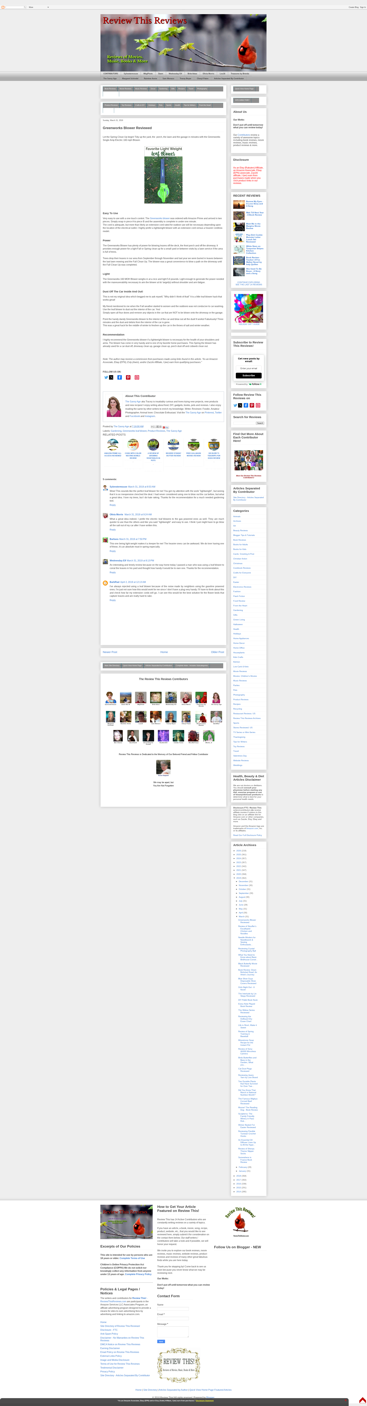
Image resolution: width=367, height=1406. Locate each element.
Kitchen (236, 662)
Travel (191, 89)
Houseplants (239, 652)
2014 (239, 1191)
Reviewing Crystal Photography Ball (247, 949)
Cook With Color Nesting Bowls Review (133, 455)
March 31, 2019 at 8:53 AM (141, 487)
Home (164, 652)
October (243, 889)
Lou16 (222, 74)
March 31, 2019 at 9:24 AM (138, 514)
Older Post (217, 652)
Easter (236, 582)
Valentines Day (240, 756)
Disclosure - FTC (109, 1330)
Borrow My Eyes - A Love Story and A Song (254, 203)
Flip (166, 427)
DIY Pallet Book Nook (248, 1000)
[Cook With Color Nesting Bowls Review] (133, 450)
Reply (113, 505)
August (242, 897)
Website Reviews (241, 760)
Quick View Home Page (132, 666)
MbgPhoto (148, 74)
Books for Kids (239, 549)
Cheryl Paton (202, 79)
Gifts (173, 89)
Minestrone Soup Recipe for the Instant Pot (246, 1042)
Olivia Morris (208, 74)
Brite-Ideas (192, 74)
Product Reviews (111, 105)
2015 (239, 1187)
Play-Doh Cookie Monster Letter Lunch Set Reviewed (254, 238)
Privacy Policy (107, 1371)
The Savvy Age (110, 79)
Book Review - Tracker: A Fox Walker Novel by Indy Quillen (254, 261)
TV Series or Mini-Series (244, 732)
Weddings (237, 765)
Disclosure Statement (205, 1401)
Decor (153, 89)
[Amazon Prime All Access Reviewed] (113, 450)
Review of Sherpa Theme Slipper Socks (246, 1151)
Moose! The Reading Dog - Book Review (248, 1108)
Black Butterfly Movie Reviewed (247, 964)
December (244, 881)
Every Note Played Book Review (246, 1005)
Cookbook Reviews (242, 568)
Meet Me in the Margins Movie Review (253, 226)
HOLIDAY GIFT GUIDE (248, 324)
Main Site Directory (112, 666)
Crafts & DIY (140, 105)
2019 (239, 878)
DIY (235, 577)
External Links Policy (111, 1356)
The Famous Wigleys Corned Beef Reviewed (247, 1101)
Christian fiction (240, 559)
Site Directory (150, 1390)
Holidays (151, 105)
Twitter (218, 412)
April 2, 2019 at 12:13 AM (133, 582)
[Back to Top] (362, 1401)
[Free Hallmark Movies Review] (194, 450)
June (241, 905)
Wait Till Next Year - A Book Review (255, 213)
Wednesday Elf (175, 74)
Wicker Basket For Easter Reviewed (247, 1126)
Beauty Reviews (111, 94)
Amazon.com (252, 828)
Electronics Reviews (242, 587)
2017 (239, 1180)
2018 (239, 1176)
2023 (239, 862)
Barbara (114, 539)
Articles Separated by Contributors (158, 666)
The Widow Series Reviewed (246, 1011)
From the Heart (205, 105)
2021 (239, 870)
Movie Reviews (125, 89)
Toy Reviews (126, 105)
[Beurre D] (173, 450)
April (241, 912)
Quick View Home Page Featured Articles (210, 1390)
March (242, 916)
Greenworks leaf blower (135, 431)
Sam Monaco (168, 79)
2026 (239, 850)
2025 (239, 854)
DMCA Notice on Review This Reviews (120, 1344)
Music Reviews (141, 89)
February (243, 1167)
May (241, 909)
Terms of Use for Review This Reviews (120, 1364)
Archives (237, 521)
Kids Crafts (238, 657)
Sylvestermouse (131, 74)
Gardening (163, 89)
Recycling (237, 709)
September (244, 893)
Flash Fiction (239, 596)
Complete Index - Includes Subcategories (192, 666)
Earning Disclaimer (110, 1348)
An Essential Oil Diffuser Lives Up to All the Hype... (247, 1142)
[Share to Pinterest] (160, 426)
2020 (239, 874)
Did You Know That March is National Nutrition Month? (247, 1092)
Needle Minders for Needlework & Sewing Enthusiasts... (247, 941)
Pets (160, 105)
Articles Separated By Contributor (229, 79)
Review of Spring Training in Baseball (246, 1033)
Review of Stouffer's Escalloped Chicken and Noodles (247, 930)
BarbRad (114, 582)
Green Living (239, 619)
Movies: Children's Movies (245, 676)
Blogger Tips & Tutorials (244, 535)
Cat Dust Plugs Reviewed (245, 1069)
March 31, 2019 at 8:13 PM (140, 560)
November (244, 885)
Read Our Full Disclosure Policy (247, 835)
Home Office (239, 648)
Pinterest (209, 412)
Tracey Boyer (185, 79)
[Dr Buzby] (214, 450)
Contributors (244, 135)
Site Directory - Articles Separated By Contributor (125, 1375)
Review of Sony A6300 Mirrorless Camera (247, 1051)
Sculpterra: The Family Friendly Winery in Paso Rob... (246, 1117)
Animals (236, 516)
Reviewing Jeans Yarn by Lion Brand (248, 1076)
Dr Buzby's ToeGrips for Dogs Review (214, 455)
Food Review (239, 601)
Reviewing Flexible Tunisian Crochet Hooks (247, 1133)
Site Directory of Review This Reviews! (120, 1326)
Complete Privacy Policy (138, 1274)
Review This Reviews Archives (247, 718)
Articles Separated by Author (173, 1390)
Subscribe (249, 375)
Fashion (237, 591)
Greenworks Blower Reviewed (247, 921)
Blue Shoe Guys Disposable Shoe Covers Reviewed (247, 981)
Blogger (210, 1397)
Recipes (181, 89)
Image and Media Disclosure (114, 1360)
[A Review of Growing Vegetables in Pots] (153, 450)
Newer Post (110, 652)
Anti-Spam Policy (109, 1334)
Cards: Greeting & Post (243, 554)
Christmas (237, 563)
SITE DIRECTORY (242, 100)
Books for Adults (240, 544)
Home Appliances (241, 638)
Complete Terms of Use (132, 1258)
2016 (239, 1184)
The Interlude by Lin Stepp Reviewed (247, 994)
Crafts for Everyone (242, 573)
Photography (202, 89)
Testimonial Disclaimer (111, 1367)
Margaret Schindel (130, 79)
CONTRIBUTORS (110, 74)
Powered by (242, 384)
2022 (239, 866)
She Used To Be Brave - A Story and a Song (254, 271)
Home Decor (239, 643)
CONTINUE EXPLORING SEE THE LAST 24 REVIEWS (249, 283)
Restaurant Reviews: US (244, 713)
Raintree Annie (150, 79)
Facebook (135, 416)
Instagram (150, 416)
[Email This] (152, 426)
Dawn (160, 74)
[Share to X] (155, 426)
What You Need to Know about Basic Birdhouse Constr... (248, 957)
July (241, 901)
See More (108, 110)
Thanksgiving (239, 737)
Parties (236, 685)
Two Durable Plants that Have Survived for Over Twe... (248, 1083)
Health (177, 105)
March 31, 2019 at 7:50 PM (132, 539)
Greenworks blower (160, 218)
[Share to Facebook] (157, 426)
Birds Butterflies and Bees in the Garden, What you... (247, 1061)
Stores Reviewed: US (242, 727)
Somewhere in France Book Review (245, 1159)
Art (234, 526)
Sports (168, 105)
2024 (239, 858)
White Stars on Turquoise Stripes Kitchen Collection (254, 249)
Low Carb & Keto (241, 666)
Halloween (238, 624)
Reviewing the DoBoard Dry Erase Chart (245, 1018)
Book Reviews (110, 89)
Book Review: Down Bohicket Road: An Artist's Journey (247, 972)
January (243, 1171)
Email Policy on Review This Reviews (119, 1352)
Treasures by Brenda (240, 74)
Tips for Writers (189, 105)
